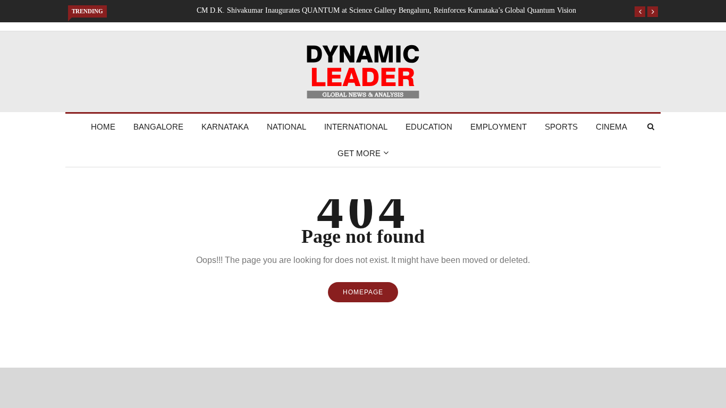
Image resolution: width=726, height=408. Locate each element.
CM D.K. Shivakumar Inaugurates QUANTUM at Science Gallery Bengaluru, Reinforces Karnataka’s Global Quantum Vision (386, 10)
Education (429, 126)
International (355, 126)
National (286, 126)
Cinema (611, 126)
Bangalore (158, 126)
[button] (640, 11)
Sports (561, 126)
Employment (498, 126)
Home (103, 126)
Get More (359, 153)
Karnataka (225, 126)
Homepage (363, 292)
